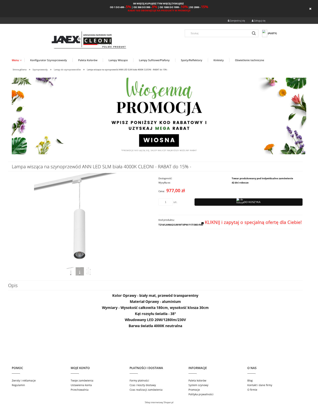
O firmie (252, 389)
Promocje (194, 389)
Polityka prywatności (200, 394)
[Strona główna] (88, 40)
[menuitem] (18, 60)
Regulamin (18, 385)
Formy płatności (139, 380)
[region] (159, 116)
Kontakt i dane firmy (259, 385)
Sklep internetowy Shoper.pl (159, 402)
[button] (250, 222)
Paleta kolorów (197, 380)
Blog (250, 380)
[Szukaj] (253, 33)
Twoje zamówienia (82, 380)
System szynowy (198, 385)
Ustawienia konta (81, 385)
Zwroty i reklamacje (24, 380)
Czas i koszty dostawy (143, 385)
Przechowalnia (80, 389)
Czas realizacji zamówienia (146, 389)
